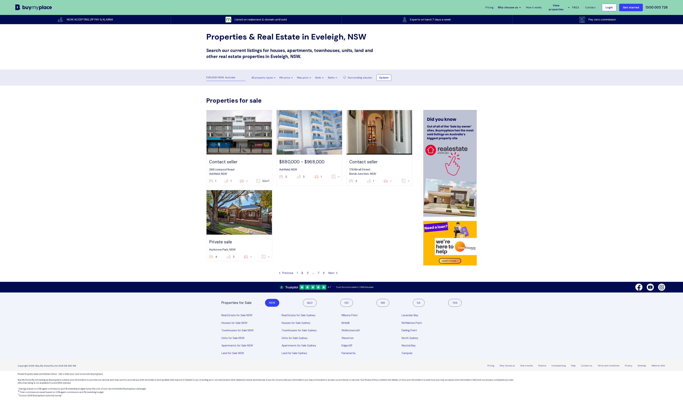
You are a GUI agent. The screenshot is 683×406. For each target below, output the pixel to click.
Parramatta (348, 353)
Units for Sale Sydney (295, 338)
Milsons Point (350, 315)
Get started (631, 7)
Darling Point (409, 330)
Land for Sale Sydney (294, 353)
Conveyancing (558, 365)
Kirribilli (346, 323)
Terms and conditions (609, 365)
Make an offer (658, 365)
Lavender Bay (410, 315)
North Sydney (410, 338)
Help (573, 365)
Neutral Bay (409, 345)
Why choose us (507, 365)
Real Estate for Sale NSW (236, 315)
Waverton (348, 338)
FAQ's (575, 7)
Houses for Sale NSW (234, 323)
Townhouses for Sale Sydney (299, 330)
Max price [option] (302, 77)
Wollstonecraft (351, 330)
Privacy (628, 365)
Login (609, 7)
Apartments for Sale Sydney (299, 345)
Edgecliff (347, 345)
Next (331, 273)
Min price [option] (284, 77)
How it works (534, 7)
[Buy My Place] (33, 7)
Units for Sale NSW (233, 338)
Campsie (407, 353)
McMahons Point (412, 323)
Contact (590, 7)
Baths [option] (331, 77)
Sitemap (642, 365)
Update (384, 77)
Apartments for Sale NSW (237, 345)
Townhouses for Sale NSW (237, 330)
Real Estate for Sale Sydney (298, 315)
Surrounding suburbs (360, 77)
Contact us (586, 365)
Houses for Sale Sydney (296, 323)
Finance (542, 365)
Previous (287, 273)
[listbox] (286, 77)
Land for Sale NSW (232, 353)
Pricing (490, 365)
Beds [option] (318, 77)
